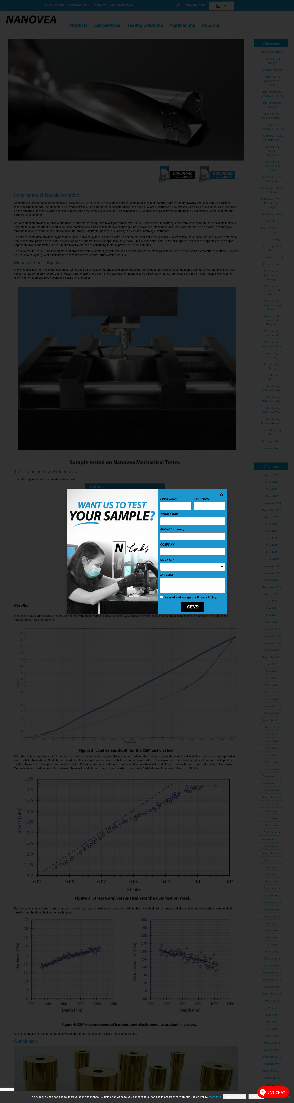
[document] (147, 551)
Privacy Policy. (207, 597)
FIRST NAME (168, 499)
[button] (221, 494)
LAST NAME (202, 499)
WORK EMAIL (169, 514)
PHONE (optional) (172, 529)
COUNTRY (167, 560)
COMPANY (167, 544)
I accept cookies (235, 1096)
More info (215, 1096)
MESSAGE (167, 575)
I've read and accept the (190, 597)
